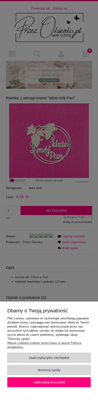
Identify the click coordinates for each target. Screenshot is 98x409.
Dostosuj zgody (49, 370)
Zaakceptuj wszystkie (49, 382)
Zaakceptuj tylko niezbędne (49, 358)
